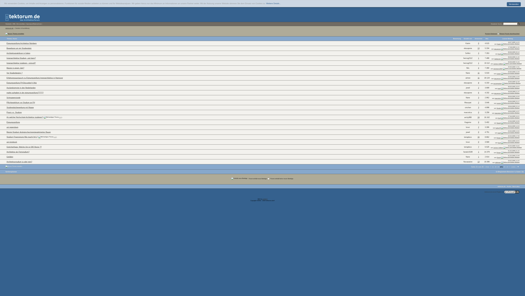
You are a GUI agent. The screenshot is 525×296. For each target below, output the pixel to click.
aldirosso (498, 162)
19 (495, 167)
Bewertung (457, 38)
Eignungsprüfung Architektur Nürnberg (22, 43)
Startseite (8, 24)
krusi (468, 127)
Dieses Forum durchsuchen (510, 34)
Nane (468, 73)
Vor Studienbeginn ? (14, 73)
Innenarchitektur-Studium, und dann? (21, 58)
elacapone (468, 48)
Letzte (513, 167)
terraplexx (468, 137)
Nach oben (516, 186)
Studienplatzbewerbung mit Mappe (20, 107)
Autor (15, 38)
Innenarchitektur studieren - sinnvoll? (21, 63)
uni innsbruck (12, 142)
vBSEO (265, 199)
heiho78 (498, 128)
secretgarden (497, 83)
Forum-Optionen (491, 34)
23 (507, 167)
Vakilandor (497, 59)
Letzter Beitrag (507, 38)
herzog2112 (467, 58)
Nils (467, 68)
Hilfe (14, 24)
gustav (499, 73)
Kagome (468, 122)
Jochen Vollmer (498, 64)
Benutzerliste (21, 24)
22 (504, 167)
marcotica (498, 98)
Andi (499, 54)
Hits (486, 38)
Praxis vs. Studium (14, 112)
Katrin (468, 43)
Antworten (478, 38)
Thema (9, 38)
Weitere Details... (273, 3)
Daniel (499, 123)
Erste (487, 167)
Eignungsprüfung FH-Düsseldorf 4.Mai (22, 83)
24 (478, 117)
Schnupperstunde (13, 98)
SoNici (467, 53)
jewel (468, 88)
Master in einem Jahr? (15, 68)
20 (498, 167)
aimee (468, 78)
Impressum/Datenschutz (33, 24)
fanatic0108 (467, 152)
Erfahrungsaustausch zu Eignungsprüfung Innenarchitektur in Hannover (35, 78)
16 (478, 137)
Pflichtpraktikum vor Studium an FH (21, 103)
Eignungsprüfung (13, 122)
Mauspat (467, 103)
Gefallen (10, 157)
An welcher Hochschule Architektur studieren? (25, 117)
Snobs (499, 108)
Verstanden (514, 4)
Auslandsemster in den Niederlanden (21, 88)
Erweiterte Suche (496, 24)
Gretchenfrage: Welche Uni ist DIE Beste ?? (24, 147)
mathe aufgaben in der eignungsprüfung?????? (25, 93)
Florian (499, 138)
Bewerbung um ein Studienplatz (19, 48)
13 (478, 48)
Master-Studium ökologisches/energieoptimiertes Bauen (29, 132)
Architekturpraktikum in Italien (18, 53)
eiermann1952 (498, 68)
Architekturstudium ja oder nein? (19, 162)
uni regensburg (12, 127)
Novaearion (467, 162)
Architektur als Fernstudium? (18, 152)
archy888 (468, 117)
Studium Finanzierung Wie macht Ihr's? (22, 137)
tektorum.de (9, 28)
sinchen (468, 107)
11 (478, 73)
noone (499, 103)
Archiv (509, 186)
